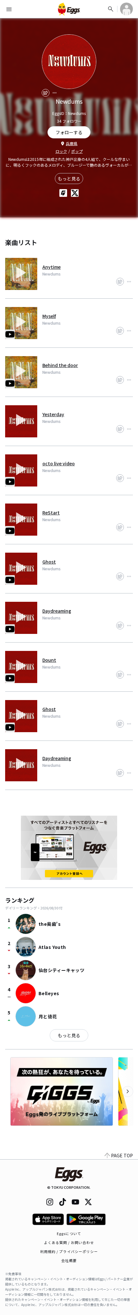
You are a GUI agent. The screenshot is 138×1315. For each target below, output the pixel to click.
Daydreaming (56, 611)
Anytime (51, 267)
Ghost (49, 561)
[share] (45, 93)
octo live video (58, 463)
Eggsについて (69, 1233)
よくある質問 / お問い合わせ (69, 1242)
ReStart (51, 512)
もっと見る (69, 178)
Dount (49, 660)
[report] (54, 93)
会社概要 (69, 1260)
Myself (49, 316)
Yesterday (53, 414)
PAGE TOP (122, 1155)
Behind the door (60, 365)
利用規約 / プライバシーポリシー (69, 1251)
